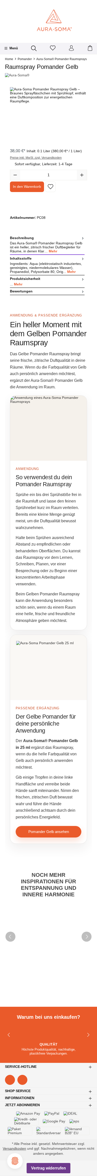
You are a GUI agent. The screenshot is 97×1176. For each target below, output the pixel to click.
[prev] (10, 937)
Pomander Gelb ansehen (48, 831)
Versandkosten (14, 1148)
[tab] (47, 245)
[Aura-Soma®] (48, 75)
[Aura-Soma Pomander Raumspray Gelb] (48, 115)
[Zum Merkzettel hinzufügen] (50, 187)
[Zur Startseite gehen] (48, 21)
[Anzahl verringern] (15, 175)
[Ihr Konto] (71, 48)
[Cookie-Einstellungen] (14, 1160)
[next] (87, 937)
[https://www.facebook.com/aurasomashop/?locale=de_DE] (10, 1080)
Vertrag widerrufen (48, 1168)
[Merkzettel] (52, 48)
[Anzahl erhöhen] (82, 175)
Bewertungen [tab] (21, 291)
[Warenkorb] (90, 48)
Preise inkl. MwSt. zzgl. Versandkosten (36, 157)
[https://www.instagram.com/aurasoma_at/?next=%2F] (22, 1080)
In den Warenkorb (27, 187)
